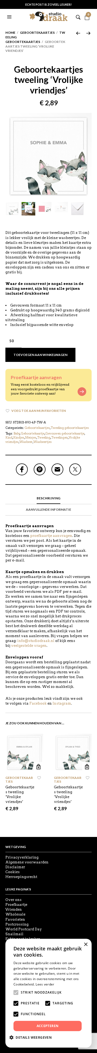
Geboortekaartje (32, 433)
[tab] (48, 498)
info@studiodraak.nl (35, 641)
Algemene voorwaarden (26, 862)
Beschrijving (48, 498)
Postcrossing (17, 924)
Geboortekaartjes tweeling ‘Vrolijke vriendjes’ (19, 794)
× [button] (86, 945)
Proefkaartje (16, 905)
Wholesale (15, 914)
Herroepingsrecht (21, 877)
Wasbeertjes (42, 442)
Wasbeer (26, 442)
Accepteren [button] (48, 1026)
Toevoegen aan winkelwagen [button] (38, 767)
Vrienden (13, 909)
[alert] (48, 993)
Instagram (62, 703)
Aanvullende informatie (48, 509)
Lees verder (45, 984)
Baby (16, 433)
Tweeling (43, 437)
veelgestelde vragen (29, 646)
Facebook (38, 703)
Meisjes (30, 437)
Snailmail (14, 934)
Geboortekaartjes (37, 33)
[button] (10, 17)
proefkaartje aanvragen (51, 536)
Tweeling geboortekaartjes (70, 428)
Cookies (12, 872)
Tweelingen (59, 437)
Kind (8, 437)
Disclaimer (15, 867)
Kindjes (18, 437)
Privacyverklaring (22, 857)
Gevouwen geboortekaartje (64, 433)
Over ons (13, 900)
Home (10, 33)
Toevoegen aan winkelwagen (40, 355)
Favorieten (15, 919)
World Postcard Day (23, 929)
